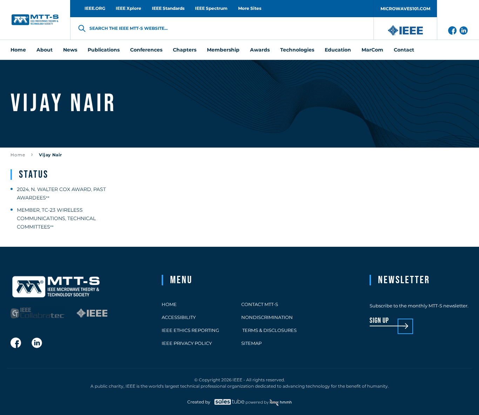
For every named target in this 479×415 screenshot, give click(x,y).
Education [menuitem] (338, 50)
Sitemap (251, 343)
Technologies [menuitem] (297, 50)
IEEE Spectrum (211, 8)
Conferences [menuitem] (146, 50)
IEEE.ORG (95, 8)
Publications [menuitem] (104, 50)
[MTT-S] (35, 19)
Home (18, 154)
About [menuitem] (44, 50)
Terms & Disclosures (269, 330)
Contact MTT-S (259, 304)
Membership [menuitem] (223, 50)
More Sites (249, 8)
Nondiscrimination (267, 317)
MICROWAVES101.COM (405, 8)
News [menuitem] (70, 50)
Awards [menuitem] (260, 50)
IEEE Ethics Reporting (190, 330)
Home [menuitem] (18, 50)
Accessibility (179, 317)
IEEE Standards (168, 8)
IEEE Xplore (128, 8)
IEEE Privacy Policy (187, 343)
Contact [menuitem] (404, 50)
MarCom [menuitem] (372, 50)
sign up (379, 321)
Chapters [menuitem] (184, 50)
